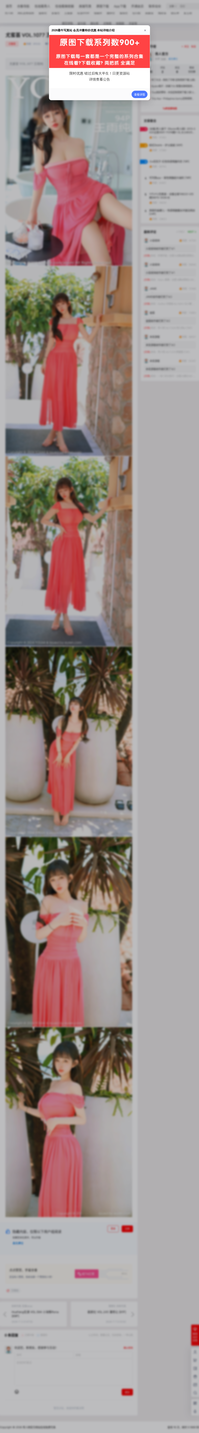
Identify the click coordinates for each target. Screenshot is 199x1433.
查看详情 (139, 94)
